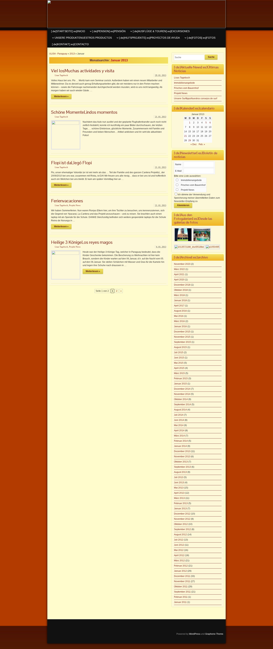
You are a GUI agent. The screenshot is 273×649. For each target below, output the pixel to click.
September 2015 (182, 342)
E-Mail (178, 171)
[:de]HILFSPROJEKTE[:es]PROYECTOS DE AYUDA (149, 37)
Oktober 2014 (181, 399)
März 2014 (179, 435)
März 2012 (179, 560)
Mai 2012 (178, 550)
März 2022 (179, 269)
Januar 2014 (180, 446)
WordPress (194, 634)
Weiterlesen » (61, 96)
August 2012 (180, 534)
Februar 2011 (181, 597)
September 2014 (182, 404)
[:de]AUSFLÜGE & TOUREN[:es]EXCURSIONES (161, 31)
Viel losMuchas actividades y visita (82, 71)
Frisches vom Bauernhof (186, 88)
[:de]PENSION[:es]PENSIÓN (109, 31)
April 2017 (179, 305)
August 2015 (180, 347)
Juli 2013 (178, 477)
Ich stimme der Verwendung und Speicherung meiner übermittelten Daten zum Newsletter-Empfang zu (197, 198)
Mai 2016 (178, 316)
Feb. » (202, 144)
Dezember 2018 (182, 285)
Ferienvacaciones (67, 201)
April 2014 (179, 430)
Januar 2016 (180, 326)
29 (189, 140)
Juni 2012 (179, 545)
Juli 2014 (178, 415)
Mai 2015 (178, 363)
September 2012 (182, 529)
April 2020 (179, 279)
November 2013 (182, 456)
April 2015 (179, 368)
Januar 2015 (180, 383)
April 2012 (179, 555)
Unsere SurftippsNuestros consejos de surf (195, 98)
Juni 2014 (179, 420)
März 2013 (179, 498)
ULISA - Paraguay (58, 53)
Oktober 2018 (181, 290)
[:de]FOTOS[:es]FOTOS (201, 37)
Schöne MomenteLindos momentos (84, 112)
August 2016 (180, 311)
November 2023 (182, 264)
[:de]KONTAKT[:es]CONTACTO (70, 44)
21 (185, 136)
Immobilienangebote (184, 83)
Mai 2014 (178, 425)
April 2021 (179, 274)
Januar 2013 (180, 508)
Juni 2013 (179, 482)
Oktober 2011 (181, 586)
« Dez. (194, 144)
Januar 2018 (180, 300)
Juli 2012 (178, 539)
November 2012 (182, 519)
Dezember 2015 (182, 331)
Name (178, 164)
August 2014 (180, 409)
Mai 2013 (178, 487)
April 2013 (179, 493)
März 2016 (179, 321)
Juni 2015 (179, 357)
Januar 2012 (180, 571)
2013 (72, 53)
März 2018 (179, 295)
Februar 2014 (181, 441)
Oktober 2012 (181, 524)
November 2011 (182, 581)
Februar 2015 (181, 378)
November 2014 (182, 394)
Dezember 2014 (182, 389)
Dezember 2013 (182, 451)
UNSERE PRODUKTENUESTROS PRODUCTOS (83, 37)
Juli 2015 (178, 352)
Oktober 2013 (181, 461)
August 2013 (180, 472)
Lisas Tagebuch (61, 75)
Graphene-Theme (214, 634)
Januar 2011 (180, 602)
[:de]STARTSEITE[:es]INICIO (68, 31)
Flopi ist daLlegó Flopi (71, 163)
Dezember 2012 (182, 513)
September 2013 (182, 467)
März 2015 (179, 373)
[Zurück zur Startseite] (136, 14)
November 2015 (182, 337)
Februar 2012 (181, 565)
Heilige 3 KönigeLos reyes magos (82, 242)
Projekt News (74, 205)
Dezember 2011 (182, 576)
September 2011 (182, 591)
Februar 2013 (181, 503)
